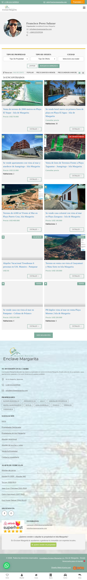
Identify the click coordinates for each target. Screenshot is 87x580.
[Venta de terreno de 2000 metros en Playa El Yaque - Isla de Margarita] (22, 93)
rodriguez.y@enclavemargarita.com (39, 525)
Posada (56, 405)
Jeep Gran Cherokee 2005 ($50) (14, 488)
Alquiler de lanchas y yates (12, 445)
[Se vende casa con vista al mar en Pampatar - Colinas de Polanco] (22, 294)
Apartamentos (30, 401)
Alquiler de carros (9, 470)
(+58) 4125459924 (13, 385)
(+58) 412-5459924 (11, 2)
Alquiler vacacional (9, 439)
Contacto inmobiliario (10, 457)
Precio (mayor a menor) (45, 72)
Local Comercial (41, 405)
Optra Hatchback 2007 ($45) (13, 494)
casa (42, 401)
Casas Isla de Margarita (58, 401)
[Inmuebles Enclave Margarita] (8, 8)
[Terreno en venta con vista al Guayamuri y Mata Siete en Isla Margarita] (64, 247)
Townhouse (8, 409)
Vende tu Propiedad (9, 451)
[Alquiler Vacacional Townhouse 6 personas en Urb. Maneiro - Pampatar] (22, 247)
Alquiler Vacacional (11, 401)
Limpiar (32, 66)
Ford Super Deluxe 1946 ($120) (14, 500)
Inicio (4, 421)
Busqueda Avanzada (49, 66)
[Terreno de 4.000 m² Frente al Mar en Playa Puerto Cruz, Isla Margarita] (22, 197)
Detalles (34, 129)
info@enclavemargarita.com (56, 2)
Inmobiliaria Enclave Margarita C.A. (52, 558)
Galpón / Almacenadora (12, 405)
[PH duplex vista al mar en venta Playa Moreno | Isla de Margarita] (64, 294)
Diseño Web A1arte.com (61, 567)
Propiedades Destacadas (11, 427)
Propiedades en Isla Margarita (13, 433)
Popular (30, 72)
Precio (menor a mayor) (67, 72)
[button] (16, 59)
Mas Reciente (18, 72)
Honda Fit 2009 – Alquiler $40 (14, 476)
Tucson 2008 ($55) (9, 482)
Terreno (68, 405)
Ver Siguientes (43, 335)
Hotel (28, 405)
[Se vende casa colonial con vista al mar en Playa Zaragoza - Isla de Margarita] (64, 197)
